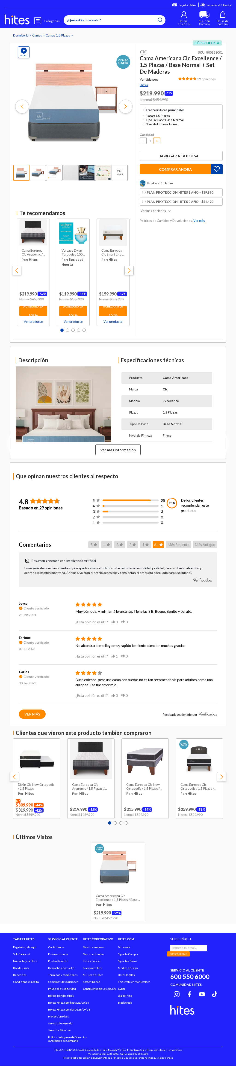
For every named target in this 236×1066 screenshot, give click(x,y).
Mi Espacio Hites (93, 975)
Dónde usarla (21, 968)
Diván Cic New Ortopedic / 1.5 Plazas (36, 786)
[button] (183, 18)
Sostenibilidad (91, 982)
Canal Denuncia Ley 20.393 (99, 988)
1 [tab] (62, 330)
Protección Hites (58, 1016)
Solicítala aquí (21, 954)
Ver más (32, 714)
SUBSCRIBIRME (178, 954)
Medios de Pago (128, 968)
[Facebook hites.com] (189, 994)
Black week (125, 1002)
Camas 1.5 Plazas (58, 35)
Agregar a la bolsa (33, 311)
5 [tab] (84, 330)
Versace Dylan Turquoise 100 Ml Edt (72, 252)
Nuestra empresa (94, 947)
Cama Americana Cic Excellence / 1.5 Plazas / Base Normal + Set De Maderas (117, 898)
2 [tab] (67, 330)
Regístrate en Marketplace (134, 982)
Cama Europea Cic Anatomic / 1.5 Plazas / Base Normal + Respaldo (32, 252)
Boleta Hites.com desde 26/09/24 (69, 1009)
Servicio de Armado (60, 1023)
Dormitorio (21, 35)
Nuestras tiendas (93, 954)
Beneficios (20, 975)
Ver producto (33, 321)
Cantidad (147, 135)
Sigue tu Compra (128, 954)
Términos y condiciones (63, 975)
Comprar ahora (175, 169)
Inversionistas (91, 961)
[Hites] (17, 20)
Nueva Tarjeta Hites (25, 961)
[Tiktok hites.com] (215, 994)
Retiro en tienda (58, 954)
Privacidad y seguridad (62, 988)
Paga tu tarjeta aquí (24, 947)
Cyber (121, 988)
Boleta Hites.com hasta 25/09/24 (68, 1002)
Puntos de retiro (58, 961)
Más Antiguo (205, 544)
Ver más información (118, 450)
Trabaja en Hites (93, 968)
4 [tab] (78, 330)
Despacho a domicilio (61, 968)
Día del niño (125, 995)
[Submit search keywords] (160, 20)
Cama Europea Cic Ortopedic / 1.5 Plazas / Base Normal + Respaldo (197, 787)
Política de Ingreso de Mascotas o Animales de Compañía (67, 1039)
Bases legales (126, 975)
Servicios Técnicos (59, 1030)
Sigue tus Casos (127, 961)
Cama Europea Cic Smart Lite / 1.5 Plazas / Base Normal (112, 252)
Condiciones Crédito (26, 982)
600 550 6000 (189, 976)
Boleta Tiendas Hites (61, 995)
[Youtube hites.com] (202, 994)
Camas (37, 35)
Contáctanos (56, 947)
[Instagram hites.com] (177, 994)
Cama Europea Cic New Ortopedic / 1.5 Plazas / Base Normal (143, 787)
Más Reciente (178, 544)
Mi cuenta (124, 947)
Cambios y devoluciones (63, 982)
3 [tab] (73, 330)
